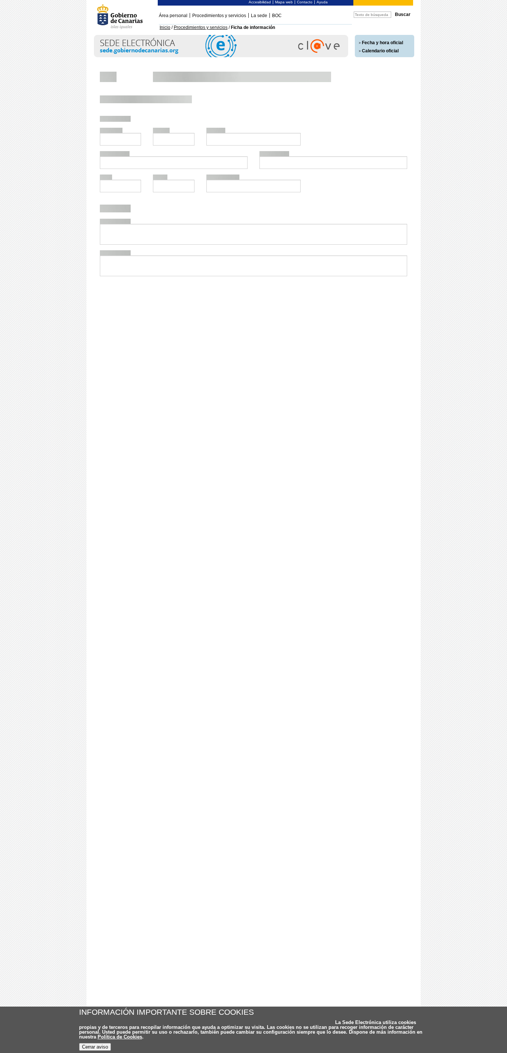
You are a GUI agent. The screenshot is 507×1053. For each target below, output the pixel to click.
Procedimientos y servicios (219, 15)
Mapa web (284, 2)
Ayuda (322, 2)
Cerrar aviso (95, 1047)
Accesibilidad (260, 2)
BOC (277, 15)
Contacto (305, 2)
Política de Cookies (120, 1037)
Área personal (173, 15)
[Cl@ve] (221, 56)
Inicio (165, 27)
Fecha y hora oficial (382, 42)
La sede (259, 15)
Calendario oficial (380, 51)
